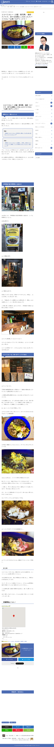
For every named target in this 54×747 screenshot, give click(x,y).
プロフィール (28, 1)
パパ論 (36, 109)
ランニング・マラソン (40, 123)
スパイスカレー (50, 1)
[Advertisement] (18, 59)
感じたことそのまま (39, 126)
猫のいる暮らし (38, 137)
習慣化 (36, 140)
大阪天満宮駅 (17, 641)
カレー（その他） (11, 641)
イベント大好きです (39, 99)
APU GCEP (38, 95)
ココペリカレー (5, 606)
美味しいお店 (13, 722)
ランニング (33, 1)
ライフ (36, 119)
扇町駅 (25, 641)
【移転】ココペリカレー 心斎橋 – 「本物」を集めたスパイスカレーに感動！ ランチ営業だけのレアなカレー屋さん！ (18, 144)
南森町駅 (22, 641)
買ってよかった (38, 147)
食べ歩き (39, 1)
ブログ (36, 113)
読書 (36, 1)
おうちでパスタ (44, 1)
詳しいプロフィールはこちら (41, 64)
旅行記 (36, 130)
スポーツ (37, 106)
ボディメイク (38, 116)
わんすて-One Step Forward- (26, 745)
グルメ (36, 102)
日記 (36, 133)
